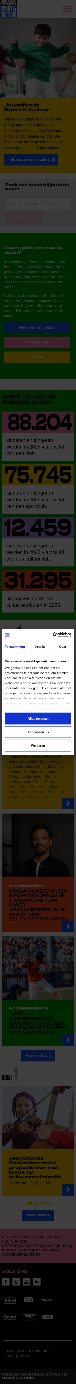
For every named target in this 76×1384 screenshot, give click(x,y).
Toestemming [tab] (15, 646)
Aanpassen (35, 732)
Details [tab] (39, 646)
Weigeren (38, 745)
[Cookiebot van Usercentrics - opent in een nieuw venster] (53, 635)
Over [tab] (62, 646)
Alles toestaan (38, 718)
